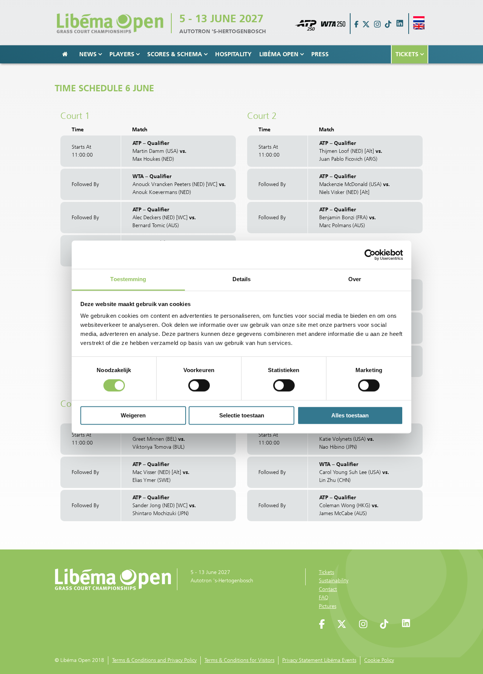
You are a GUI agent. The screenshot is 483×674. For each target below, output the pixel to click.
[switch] (199, 386)
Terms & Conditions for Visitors (239, 660)
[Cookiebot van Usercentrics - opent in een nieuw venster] (370, 254)
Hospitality (233, 54)
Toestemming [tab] (128, 279)
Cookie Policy (379, 660)
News (88, 54)
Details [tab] (241, 279)
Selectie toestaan (241, 415)
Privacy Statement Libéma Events (319, 660)
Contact (328, 589)
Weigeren (133, 415)
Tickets (406, 54)
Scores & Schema (174, 54)
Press (320, 54)
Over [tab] (354, 279)
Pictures (327, 606)
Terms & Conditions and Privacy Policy (154, 660)
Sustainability (333, 580)
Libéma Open (278, 54)
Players (121, 54)
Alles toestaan (350, 415)
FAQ (323, 597)
